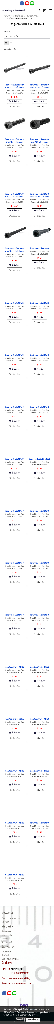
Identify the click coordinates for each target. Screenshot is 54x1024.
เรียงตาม (8, 31)
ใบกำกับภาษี (7, 942)
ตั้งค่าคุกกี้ (19, 1020)
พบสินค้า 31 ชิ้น (10, 49)
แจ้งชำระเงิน (7, 935)
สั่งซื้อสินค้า (15, 101)
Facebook (6, 952)
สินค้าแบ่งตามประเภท (11, 918)
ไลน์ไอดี (5, 955)
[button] (38, 10)
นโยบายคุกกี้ (36, 1015)
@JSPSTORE (17, 969)
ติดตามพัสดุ (7, 931)
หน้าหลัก (5, 922)
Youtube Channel (10, 959)
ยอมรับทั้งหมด (33, 1020)
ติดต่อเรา (5, 939)
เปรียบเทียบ (15, 107)
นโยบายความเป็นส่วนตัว (18, 1015)
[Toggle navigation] (50, 10)
